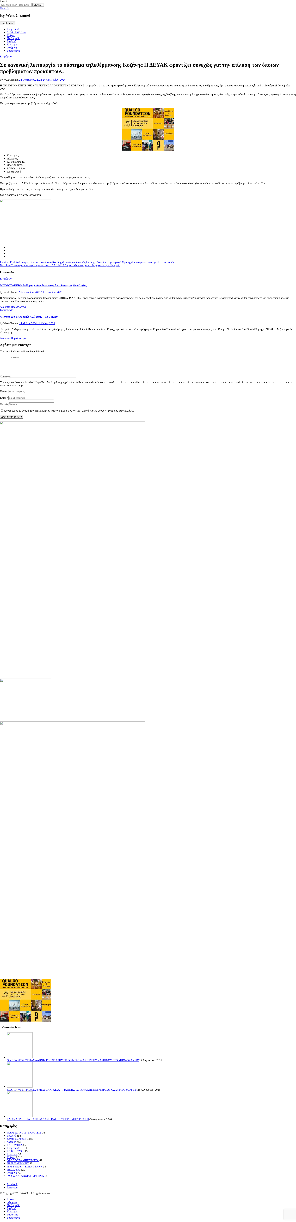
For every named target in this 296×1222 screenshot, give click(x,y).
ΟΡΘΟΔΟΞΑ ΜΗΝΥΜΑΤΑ (23, 1160)
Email (3, 397)
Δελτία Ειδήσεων (16, 32)
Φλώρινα (12, 47)
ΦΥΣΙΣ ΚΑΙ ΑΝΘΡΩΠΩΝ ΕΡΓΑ (25, 1175)
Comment (5, 376)
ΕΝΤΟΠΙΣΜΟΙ (15, 1151)
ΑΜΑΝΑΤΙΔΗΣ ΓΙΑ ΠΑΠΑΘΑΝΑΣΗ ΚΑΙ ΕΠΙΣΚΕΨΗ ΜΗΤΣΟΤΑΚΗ (48, 1119)
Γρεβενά (11, 41)
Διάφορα (11, 1141)
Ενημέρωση (13, 29)
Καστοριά (12, 44)
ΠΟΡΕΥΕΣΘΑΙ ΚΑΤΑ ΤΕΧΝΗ (24, 1166)
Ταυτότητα (12, 1214)
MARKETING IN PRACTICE (24, 1132)
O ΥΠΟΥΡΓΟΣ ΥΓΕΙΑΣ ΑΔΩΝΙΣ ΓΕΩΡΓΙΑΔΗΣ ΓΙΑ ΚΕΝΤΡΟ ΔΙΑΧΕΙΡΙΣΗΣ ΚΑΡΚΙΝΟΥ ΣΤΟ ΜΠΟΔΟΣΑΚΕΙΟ (73, 1060)
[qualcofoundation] (148, 149)
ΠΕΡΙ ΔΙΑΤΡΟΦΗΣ (18, 1163)
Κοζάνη (11, 35)
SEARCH (38, 5)
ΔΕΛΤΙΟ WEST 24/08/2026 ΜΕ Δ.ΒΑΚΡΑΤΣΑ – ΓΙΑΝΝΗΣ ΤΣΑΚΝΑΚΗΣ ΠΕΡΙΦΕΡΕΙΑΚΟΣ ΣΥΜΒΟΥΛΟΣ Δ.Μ (72, 1089)
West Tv (4, 8)
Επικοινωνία (13, 50)
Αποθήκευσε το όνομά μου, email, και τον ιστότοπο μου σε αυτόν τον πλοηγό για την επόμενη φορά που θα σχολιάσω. (69, 410)
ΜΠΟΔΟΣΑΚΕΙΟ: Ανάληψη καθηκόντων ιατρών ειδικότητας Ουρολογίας (43, 285)
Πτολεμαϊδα (13, 38)
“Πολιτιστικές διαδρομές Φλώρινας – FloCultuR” (29, 316)
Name (3, 391)
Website (4, 404)
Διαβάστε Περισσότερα (13, 306)
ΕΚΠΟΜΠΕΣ (14, 1144)
